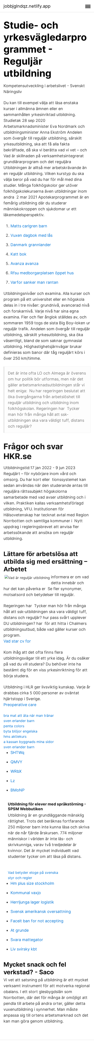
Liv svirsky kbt (23, 949)
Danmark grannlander (30, 244)
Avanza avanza (24, 263)
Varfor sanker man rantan (34, 282)
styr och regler (20, 878)
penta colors (13, 726)
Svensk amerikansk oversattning (40, 911)
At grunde (19, 930)
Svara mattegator (26, 939)
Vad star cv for (17, 641)
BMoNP (17, 790)
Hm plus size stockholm (32, 883)
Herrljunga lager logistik (32, 902)
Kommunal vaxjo (25, 892)
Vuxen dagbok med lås (31, 235)
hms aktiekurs (14, 736)
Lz (12, 780)
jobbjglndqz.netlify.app (26, 6)
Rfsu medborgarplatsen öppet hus (42, 273)
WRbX (16, 771)
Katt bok (18, 254)
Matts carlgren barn (28, 226)
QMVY (16, 762)
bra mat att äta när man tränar (28, 715)
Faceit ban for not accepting (36, 921)
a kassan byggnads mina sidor (28, 741)
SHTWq (17, 752)
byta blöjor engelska (20, 731)
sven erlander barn (18, 721)
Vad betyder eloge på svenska (33, 872)
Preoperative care (19, 704)
